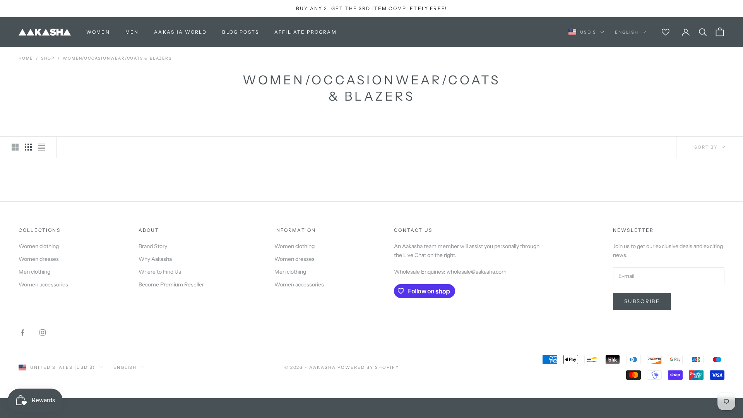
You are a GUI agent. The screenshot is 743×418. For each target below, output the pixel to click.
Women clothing (39, 246)
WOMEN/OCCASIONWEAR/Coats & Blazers (117, 58)
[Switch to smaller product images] (28, 147)
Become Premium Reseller (171, 284)
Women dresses (39, 258)
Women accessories (43, 284)
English (627, 32)
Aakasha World (180, 32)
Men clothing (34, 271)
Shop (48, 58)
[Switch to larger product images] (15, 147)
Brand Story (153, 246)
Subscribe (642, 301)
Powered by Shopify (368, 367)
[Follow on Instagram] (42, 332)
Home (26, 58)
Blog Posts (240, 32)
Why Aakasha (155, 258)
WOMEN (98, 32)
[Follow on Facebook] (22, 332)
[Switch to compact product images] (41, 147)
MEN (132, 32)
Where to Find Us (160, 271)
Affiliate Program (305, 32)
